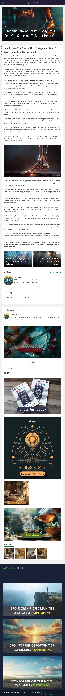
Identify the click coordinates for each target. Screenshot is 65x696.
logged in (14, 297)
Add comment (33, 27)
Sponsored (32, 692)
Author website (47, 272)
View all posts (57, 272)
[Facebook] (5, 373)
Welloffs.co (58, 694)
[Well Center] (32, 2)
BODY (25, 27)
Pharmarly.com (42, 694)
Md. (22, 692)
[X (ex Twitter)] (8, 373)
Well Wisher (18, 27)
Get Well (43, 692)
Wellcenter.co (50, 694)
